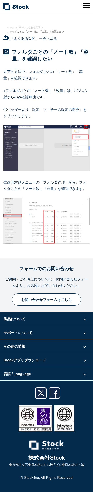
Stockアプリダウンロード (25, 359)
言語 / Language (17, 373)
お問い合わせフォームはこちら (46, 299)
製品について (14, 318)
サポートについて (18, 332)
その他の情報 (14, 346)
